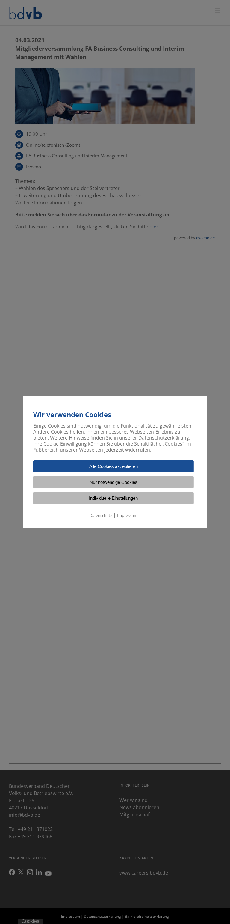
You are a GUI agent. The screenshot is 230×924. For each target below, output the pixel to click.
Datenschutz (101, 515)
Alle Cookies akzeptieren (113, 466)
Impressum (127, 515)
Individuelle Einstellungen (113, 498)
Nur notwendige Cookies (113, 482)
